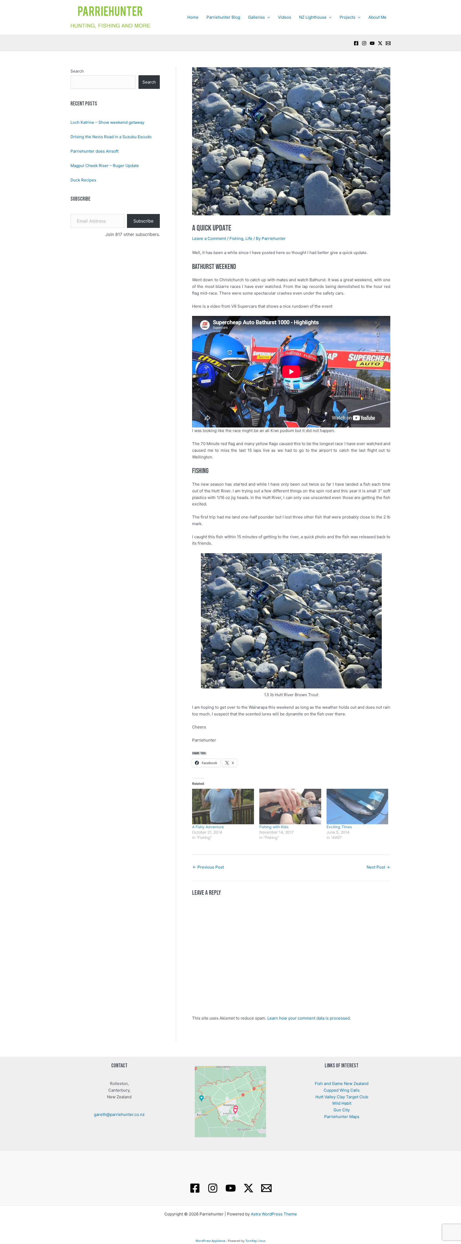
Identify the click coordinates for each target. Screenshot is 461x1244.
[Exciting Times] (357, 806)
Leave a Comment (209, 238)
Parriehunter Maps (341, 1116)
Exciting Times (339, 827)
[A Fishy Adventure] (223, 806)
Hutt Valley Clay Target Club (341, 1096)
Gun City (341, 1109)
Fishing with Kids (273, 827)
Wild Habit (341, 1103)
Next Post (378, 867)
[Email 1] (266, 1188)
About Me (377, 17)
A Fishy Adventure (208, 827)
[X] (380, 43)
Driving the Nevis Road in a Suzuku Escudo (111, 136)
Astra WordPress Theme (274, 1214)
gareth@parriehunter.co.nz (119, 1114)
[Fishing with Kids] (290, 806)
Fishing (236, 238)
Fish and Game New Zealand (341, 1083)
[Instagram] (364, 43)
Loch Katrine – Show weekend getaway (107, 122)
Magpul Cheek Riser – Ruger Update (104, 165)
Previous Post (208, 867)
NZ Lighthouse (313, 17)
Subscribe (143, 221)
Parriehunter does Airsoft (94, 151)
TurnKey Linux (255, 1241)
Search (77, 71)
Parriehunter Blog (223, 17)
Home (192, 17)
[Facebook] (356, 43)
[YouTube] (372, 43)
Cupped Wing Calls (342, 1090)
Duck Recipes (83, 180)
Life (248, 238)
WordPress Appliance (210, 1241)
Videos (284, 17)
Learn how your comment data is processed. (309, 1018)
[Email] (388, 43)
